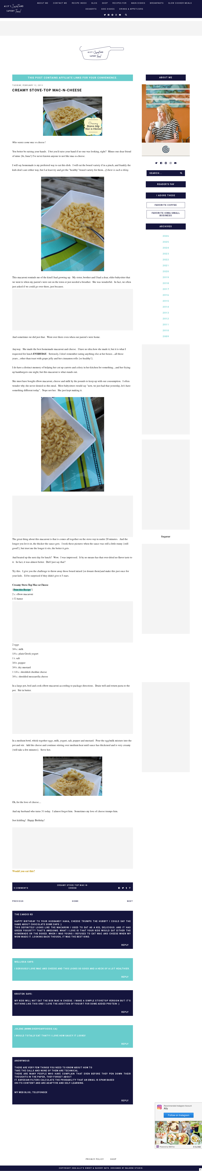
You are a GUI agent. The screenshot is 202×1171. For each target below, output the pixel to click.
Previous (18, 901)
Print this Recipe (22, 589)
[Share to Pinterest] (129, 888)
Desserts (91, 9)
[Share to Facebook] (119, 888)
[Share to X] (123, 888)
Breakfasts (157, 3)
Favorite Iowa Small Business (166, 214)
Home (75, 901)
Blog (94, 3)
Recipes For (120, 3)
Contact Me (60, 3)
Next (130, 901)
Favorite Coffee (166, 205)
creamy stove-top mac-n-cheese (72, 886)
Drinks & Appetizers (131, 9)
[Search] (181, 173)
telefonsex (39, 1092)
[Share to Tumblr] (126, 888)
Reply (125, 945)
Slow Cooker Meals (180, 3)
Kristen (19, 994)
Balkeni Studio (133, 1168)
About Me (42, 3)
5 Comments (21, 888)
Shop (105, 3)
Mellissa (20, 962)
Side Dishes (108, 9)
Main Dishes (138, 3)
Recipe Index (79, 3)
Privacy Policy (95, 1159)
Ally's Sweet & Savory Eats (93, 1168)
